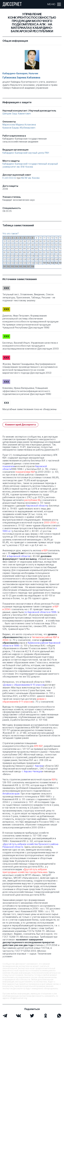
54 (56, 245)
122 (8, 259)
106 (24, 256)
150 (40, 263)
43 (12, 245)
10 (40, 238)
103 (12, 256)
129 (36, 259)
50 (40, 245)
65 (20, 248)
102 (8, 256)
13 (52, 238)
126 (24, 259)
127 (28, 259)
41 (5, 245)
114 (56, 256)
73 (52, 248)
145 (20, 263)
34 (56, 241)
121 (4, 259)
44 (16, 245)
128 (32, 259)
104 (16, 256)
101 (4, 256)
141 (4, 263)
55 (60, 245)
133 (52, 259)
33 (52, 241)
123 (12, 259)
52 (48, 245)
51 (44, 245)
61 (5, 248)
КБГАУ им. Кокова (30, 178)
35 (60, 241)
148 (32, 263)
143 (12, 263)
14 (56, 238)
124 (16, 259)
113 (52, 256)
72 (48, 248)
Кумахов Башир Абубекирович (18, 127)
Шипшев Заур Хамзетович (16, 113)
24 (16, 241)
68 (32, 248)
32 (48, 241)
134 (56, 259)
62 (8, 248)
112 (48, 256)
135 (60, 259)
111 (44, 256)
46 (24, 245)
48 (32, 245)
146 (24, 263)
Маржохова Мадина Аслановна (19, 124)
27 (28, 241)
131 (44, 259)
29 (36, 241)
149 (36, 263)
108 (32, 256)
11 (44, 238)
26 (24, 241)
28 (32, 241)
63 (12, 248)
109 (36, 256)
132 (48, 259)
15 (60, 238)
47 (28, 245)
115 (60, 256)
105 (20, 256)
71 (44, 248)
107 (28, 256)
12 (48, 238)
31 (44, 241)
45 (20, 245)
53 (52, 245)
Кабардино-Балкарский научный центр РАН (25, 152)
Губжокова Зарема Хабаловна (21, 77)
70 (40, 248)
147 (28, 263)
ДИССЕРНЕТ (12, 4)
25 (20, 241)
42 (8, 245)
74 (56, 248)
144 (16, 263)
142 (8, 263)
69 (36, 248)
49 (36, 245)
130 (40, 259)
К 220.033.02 (9, 178)
